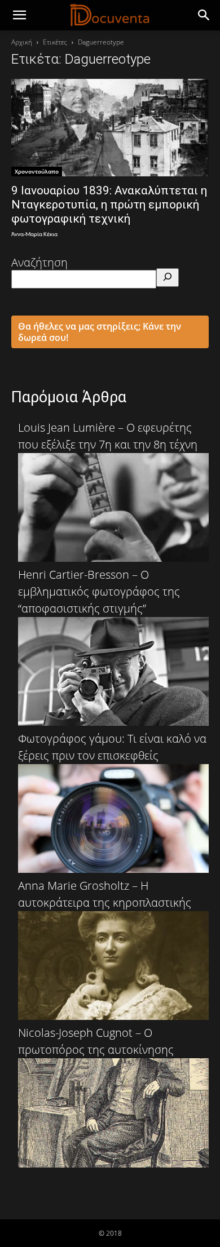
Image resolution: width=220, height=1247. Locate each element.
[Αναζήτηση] (167, 277)
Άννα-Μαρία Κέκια (34, 235)
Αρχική (21, 42)
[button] (204, 15)
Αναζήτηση (39, 262)
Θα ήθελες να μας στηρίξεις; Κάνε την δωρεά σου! (99, 332)
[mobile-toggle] (19, 15)
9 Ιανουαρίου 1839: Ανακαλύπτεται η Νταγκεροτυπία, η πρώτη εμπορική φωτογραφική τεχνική (109, 204)
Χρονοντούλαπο (37, 171)
